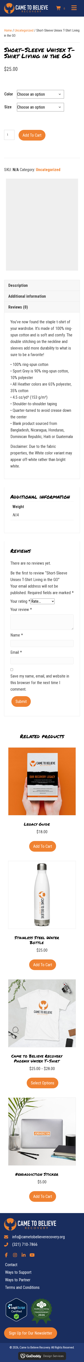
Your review (21, 609)
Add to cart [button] (42, 846)
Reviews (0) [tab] (18, 307)
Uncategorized (24, 30)
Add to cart (32, 135)
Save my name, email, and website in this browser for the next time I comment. (39, 683)
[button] (6, 1255)
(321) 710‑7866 (25, 1244)
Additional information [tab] (27, 296)
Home (8, 30)
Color (8, 94)
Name (16, 635)
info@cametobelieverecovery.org (38, 1236)
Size (8, 106)
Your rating (20, 601)
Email (16, 652)
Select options (42, 1083)
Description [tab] (18, 285)
